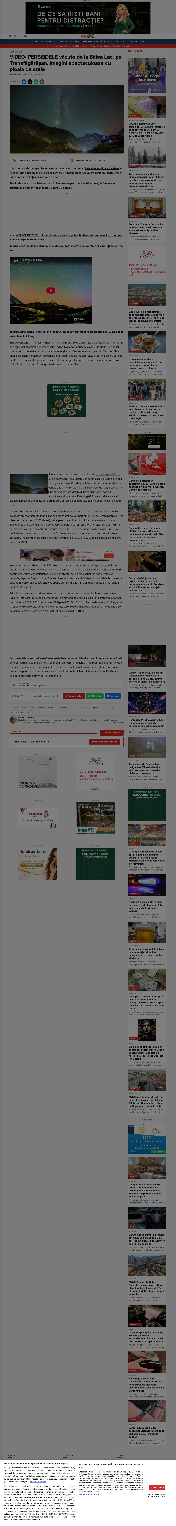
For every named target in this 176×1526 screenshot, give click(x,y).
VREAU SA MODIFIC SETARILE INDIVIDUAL (156, 1495)
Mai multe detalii (38, 1481)
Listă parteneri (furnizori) (91, 1494)
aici (36, 1506)
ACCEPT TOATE (157, 1487)
